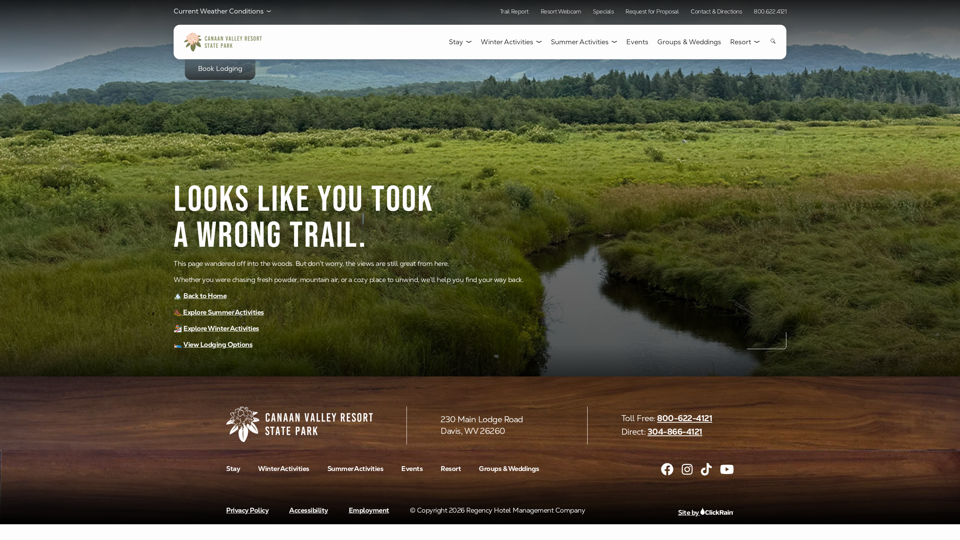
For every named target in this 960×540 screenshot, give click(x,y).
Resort (740, 42)
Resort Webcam (561, 11)
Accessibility (308, 510)
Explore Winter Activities (221, 328)
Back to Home (204, 295)
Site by (689, 512)
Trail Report (514, 11)
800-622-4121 (684, 418)
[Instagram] (687, 469)
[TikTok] (706, 469)
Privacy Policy (247, 510)
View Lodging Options (217, 344)
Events (637, 42)
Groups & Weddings (689, 42)
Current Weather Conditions (219, 11)
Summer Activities (580, 42)
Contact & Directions (716, 11)
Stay (456, 42)
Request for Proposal (652, 11)
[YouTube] (727, 469)
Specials (603, 11)
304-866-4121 (675, 431)
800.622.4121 (770, 11)
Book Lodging (220, 68)
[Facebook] (667, 469)
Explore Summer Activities (223, 312)
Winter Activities (507, 42)
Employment (369, 510)
